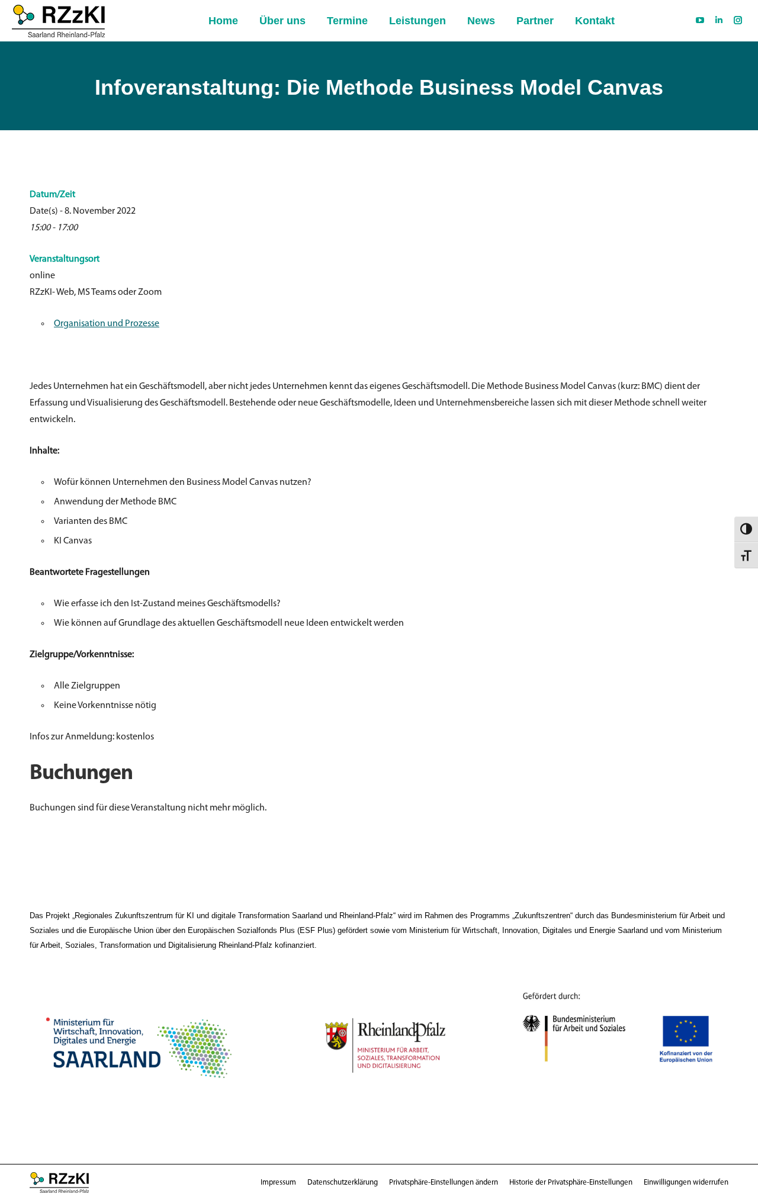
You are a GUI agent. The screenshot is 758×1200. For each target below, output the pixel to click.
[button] (443, 1182)
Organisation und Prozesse (106, 324)
